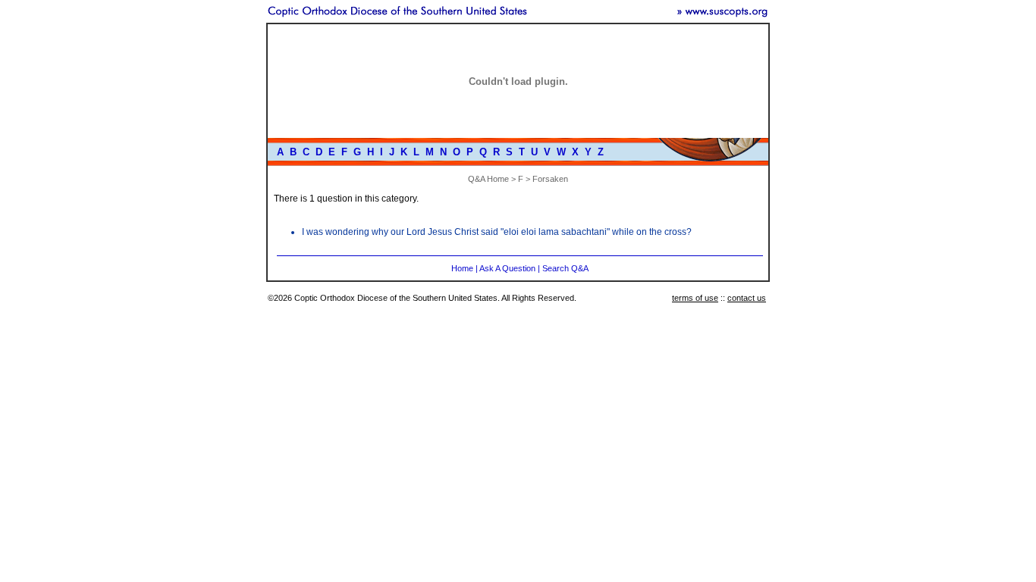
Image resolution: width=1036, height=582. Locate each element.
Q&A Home (488, 178)
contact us (746, 297)
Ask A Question (507, 268)
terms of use (695, 297)
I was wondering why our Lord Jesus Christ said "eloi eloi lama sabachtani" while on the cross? (497, 232)
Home (462, 268)
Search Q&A (565, 268)
